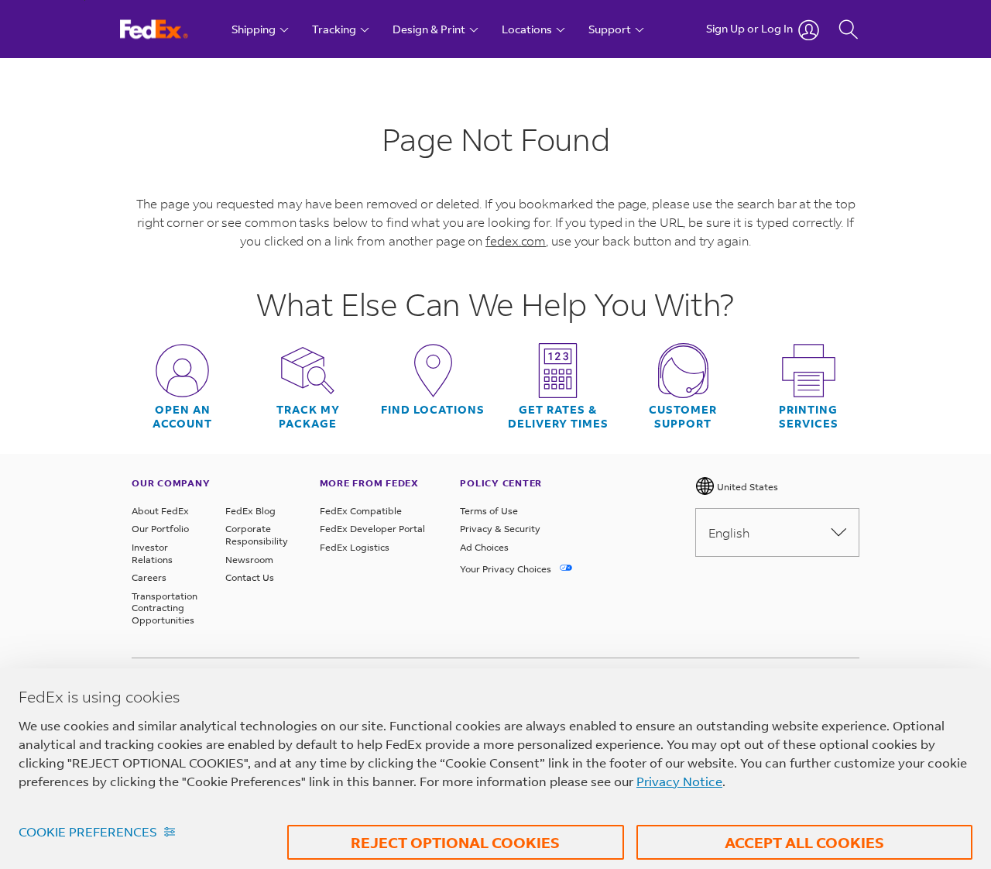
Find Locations (433, 410)
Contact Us (249, 577)
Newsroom (249, 559)
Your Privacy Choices (507, 569)
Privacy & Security (500, 528)
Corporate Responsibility (256, 535)
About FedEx (160, 511)
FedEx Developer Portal (372, 528)
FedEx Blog (250, 511)
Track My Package (308, 417)
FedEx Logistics (354, 547)
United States (746, 487)
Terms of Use (489, 511)
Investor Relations (152, 553)
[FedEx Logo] (168, 29)
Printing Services (808, 417)
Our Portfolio (160, 528)
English (728, 532)
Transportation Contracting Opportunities (164, 608)
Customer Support (683, 417)
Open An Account (182, 417)
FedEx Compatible (361, 511)
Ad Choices (484, 547)
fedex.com (515, 240)
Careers (149, 577)
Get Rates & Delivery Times (558, 417)
